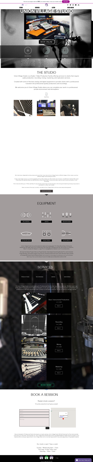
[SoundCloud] (78, 5)
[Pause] (26, 37)
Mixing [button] (59, 344)
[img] (34, 303)
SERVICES (45, 267)
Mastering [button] (59, 367)
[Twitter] (70, 5)
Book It (58, 305)
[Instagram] (73, 5)
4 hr (57, 302)
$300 (60, 324)
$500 (60, 369)
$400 (60, 346)
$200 (60, 302)
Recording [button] (58, 322)
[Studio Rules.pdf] (46, 94)
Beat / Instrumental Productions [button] (59, 300)
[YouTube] (76, 5)
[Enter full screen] (68, 37)
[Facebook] (68, 5)
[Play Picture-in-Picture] (65, 37)
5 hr (57, 369)
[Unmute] (28, 37)
